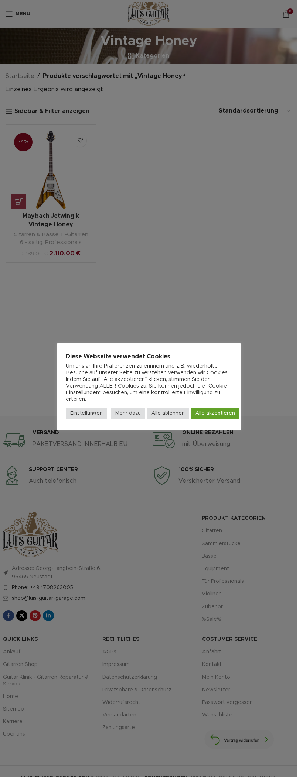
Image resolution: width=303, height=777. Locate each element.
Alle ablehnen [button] (168, 413)
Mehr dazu (128, 413)
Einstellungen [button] (86, 413)
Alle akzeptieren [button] (215, 413)
